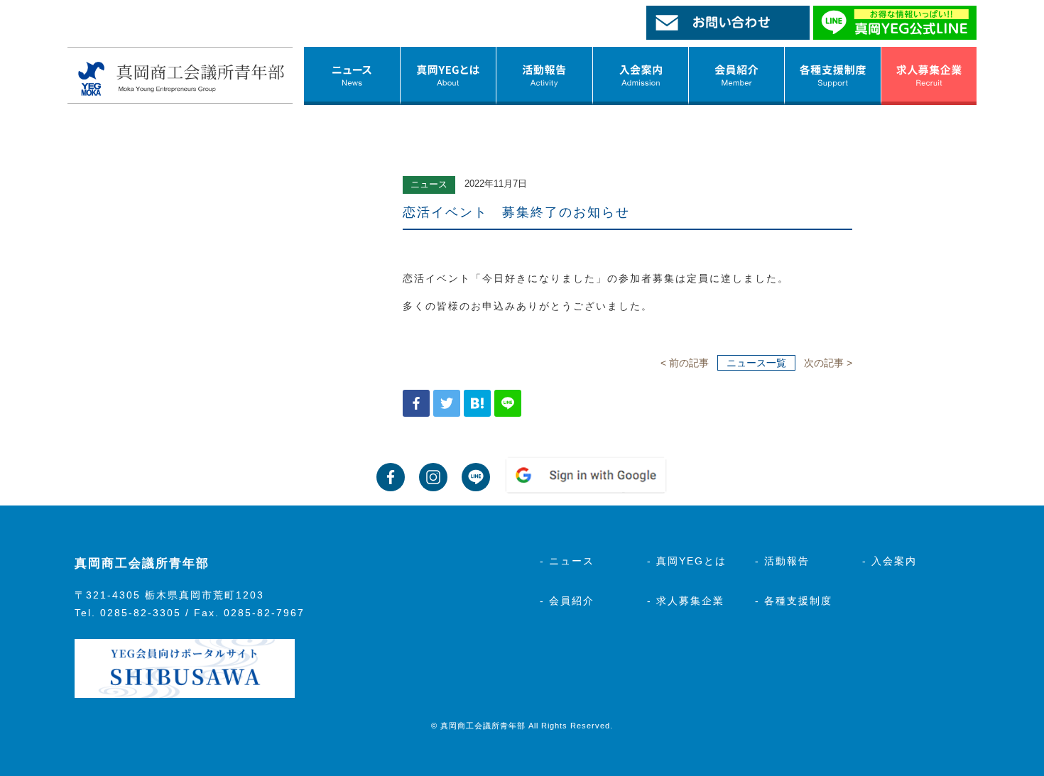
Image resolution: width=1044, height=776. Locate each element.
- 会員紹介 (567, 600)
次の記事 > (828, 362)
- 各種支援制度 (793, 600)
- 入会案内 (889, 561)
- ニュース (567, 561)
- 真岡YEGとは (687, 561)
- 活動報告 (782, 561)
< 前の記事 (684, 362)
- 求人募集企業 (685, 600)
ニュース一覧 (756, 362)
